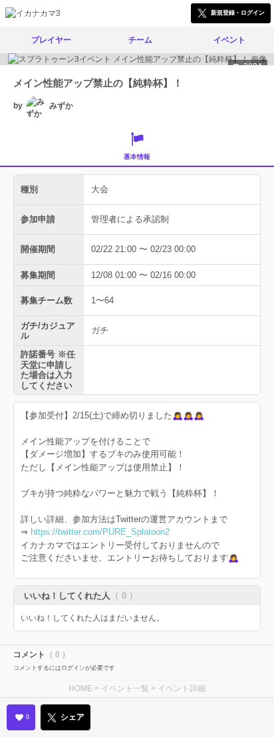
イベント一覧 (125, 688)
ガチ (99, 330)
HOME (80, 688)
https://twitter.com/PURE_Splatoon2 (100, 532)
